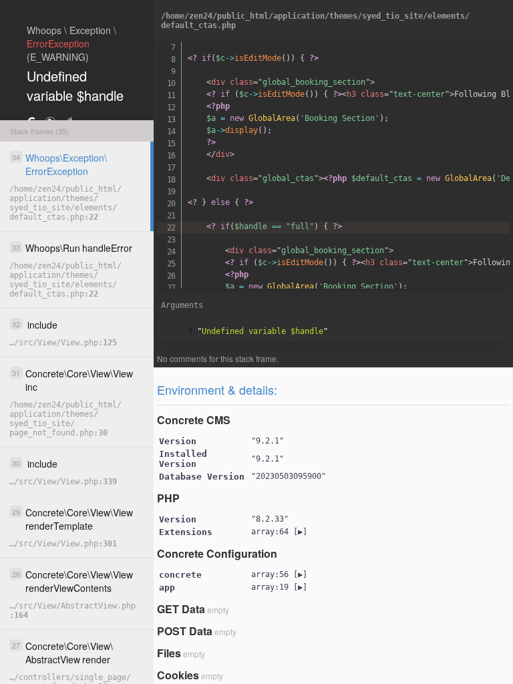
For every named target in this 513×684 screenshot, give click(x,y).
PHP (168, 498)
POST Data (184, 631)
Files (169, 653)
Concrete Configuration (217, 553)
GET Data (181, 609)
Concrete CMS (193, 420)
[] (279, 531)
